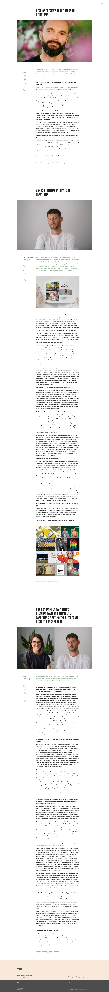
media (55, 163)
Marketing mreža (60, 156)
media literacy (69, 163)
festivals (45, 163)
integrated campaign (42, 582)
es (5, 3)
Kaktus (50, 163)
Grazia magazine (69, 520)
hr (3, 3)
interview (61, 163)
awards (38, 163)
